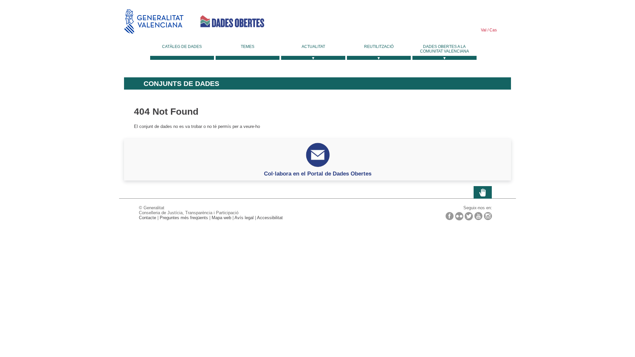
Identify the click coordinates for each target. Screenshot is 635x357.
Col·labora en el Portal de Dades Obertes (317, 173)
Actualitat (313, 46)
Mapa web (221, 217)
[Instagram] (488, 216)
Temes (247, 46)
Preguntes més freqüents (184, 217)
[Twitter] (469, 216)
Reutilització (379, 46)
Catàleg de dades (182, 46)
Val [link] (484, 30)
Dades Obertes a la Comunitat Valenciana (444, 49)
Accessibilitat (270, 217)
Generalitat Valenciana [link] (154, 21)
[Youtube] (478, 216)
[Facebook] (449, 216)
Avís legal (244, 217)
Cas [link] (492, 30)
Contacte (147, 217)
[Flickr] (459, 216)
